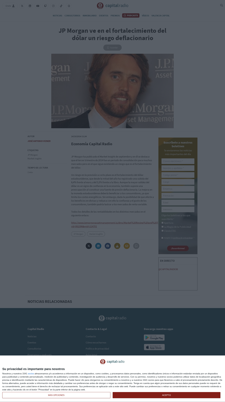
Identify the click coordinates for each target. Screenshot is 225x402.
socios (31, 373)
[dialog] (112, 379)
